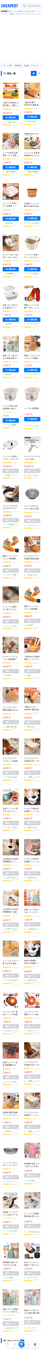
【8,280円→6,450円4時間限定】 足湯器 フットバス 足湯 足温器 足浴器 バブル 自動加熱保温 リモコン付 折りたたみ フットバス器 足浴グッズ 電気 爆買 (10, 910)
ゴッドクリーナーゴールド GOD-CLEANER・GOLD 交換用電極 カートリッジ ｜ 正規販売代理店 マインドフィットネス (32, 457)
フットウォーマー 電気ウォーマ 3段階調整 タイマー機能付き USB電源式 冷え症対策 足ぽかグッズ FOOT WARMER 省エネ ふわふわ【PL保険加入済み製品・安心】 (32, 1013)
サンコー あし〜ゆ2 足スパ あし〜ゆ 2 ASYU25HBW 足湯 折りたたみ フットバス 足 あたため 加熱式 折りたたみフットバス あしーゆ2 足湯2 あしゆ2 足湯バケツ (10, 256)
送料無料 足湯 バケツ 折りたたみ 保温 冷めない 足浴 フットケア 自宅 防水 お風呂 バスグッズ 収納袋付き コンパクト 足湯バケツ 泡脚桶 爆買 (32, 1165)
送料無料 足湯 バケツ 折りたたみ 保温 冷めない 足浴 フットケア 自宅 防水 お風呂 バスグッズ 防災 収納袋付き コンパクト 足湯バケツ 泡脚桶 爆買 (10, 1263)
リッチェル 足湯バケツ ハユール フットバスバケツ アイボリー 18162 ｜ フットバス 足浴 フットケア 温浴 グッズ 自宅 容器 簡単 (31, 256)
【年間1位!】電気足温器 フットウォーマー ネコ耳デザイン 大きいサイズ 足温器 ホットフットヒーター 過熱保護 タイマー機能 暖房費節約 (32, 658)
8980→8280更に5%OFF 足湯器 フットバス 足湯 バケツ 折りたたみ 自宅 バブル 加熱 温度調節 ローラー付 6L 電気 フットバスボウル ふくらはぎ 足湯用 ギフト (32, 962)
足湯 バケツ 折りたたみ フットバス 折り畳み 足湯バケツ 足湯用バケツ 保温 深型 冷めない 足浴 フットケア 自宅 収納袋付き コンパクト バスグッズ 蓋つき (31, 911)
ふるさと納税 (17, 11)
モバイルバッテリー (35, 14)
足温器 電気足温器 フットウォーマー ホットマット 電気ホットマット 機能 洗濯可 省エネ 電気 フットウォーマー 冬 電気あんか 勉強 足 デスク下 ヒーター (10, 1113)
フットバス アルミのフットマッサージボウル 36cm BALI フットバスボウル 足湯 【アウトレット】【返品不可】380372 (11, 1164)
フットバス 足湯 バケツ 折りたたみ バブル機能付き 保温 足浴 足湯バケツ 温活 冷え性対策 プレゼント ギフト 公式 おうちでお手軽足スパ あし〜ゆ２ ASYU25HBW (11, 608)
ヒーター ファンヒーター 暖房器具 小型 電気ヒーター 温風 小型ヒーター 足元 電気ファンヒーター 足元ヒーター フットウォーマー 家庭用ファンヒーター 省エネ (11, 658)
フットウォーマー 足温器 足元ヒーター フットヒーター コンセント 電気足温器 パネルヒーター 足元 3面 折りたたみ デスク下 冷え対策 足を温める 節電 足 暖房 (31, 759)
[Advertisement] (21, 40)
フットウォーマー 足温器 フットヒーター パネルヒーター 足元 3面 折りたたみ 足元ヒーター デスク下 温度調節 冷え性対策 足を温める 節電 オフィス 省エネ (31, 1113)
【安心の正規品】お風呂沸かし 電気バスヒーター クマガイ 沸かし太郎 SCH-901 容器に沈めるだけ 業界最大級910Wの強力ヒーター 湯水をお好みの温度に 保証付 (11, 104)
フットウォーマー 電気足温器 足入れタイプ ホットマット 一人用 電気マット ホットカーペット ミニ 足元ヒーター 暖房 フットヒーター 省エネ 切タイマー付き (10, 708)
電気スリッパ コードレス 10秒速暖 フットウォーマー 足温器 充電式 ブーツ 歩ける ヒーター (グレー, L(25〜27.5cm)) (32, 607)
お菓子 (33, 11)
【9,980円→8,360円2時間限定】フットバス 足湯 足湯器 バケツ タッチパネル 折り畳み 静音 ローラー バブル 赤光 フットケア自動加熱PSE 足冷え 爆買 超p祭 (11, 860)
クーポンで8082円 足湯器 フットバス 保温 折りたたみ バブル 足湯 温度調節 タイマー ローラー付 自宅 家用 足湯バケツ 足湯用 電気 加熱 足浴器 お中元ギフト (32, 810)
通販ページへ (10, 471)
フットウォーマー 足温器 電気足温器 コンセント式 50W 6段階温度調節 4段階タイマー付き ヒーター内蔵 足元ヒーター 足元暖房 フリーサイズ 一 (32, 557)
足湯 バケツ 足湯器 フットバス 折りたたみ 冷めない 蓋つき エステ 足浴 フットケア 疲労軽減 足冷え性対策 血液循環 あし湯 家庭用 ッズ (10, 1310)
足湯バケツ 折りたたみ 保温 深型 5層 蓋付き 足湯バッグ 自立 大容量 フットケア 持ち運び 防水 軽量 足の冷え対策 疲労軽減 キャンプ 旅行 (31, 1311)
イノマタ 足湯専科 (31, 408)
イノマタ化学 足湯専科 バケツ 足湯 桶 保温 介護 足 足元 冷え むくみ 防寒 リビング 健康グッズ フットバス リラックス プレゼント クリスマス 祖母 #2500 (11, 154)
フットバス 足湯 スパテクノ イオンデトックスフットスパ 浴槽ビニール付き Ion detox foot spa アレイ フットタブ (11, 457)
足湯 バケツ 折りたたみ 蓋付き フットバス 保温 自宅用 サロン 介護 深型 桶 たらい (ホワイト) (11, 306)
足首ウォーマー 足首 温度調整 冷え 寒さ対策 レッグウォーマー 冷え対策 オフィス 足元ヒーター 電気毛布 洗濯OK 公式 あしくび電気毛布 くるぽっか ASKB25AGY (11, 1063)
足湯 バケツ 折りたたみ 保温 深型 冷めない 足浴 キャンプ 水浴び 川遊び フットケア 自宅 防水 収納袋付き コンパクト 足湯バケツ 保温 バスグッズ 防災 (10, 356)
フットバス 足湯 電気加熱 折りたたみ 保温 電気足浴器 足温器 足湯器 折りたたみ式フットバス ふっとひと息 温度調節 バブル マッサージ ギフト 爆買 (31, 154)
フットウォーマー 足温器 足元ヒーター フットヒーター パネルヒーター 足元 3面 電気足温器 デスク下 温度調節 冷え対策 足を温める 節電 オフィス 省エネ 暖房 (32, 1063)
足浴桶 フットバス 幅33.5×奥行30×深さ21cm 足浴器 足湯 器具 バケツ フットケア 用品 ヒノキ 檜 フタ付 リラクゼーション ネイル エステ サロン (32, 205)
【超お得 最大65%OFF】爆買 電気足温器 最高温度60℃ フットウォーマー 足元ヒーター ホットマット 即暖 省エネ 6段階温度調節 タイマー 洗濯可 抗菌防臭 (32, 103)
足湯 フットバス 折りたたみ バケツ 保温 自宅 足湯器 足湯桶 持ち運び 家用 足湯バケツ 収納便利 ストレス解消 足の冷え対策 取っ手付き (10, 810)
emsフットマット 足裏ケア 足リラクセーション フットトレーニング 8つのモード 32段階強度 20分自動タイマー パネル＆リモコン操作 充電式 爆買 (32, 1263)
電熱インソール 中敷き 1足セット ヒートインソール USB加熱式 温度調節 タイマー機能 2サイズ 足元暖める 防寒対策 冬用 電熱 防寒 (32, 306)
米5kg (28, 11)
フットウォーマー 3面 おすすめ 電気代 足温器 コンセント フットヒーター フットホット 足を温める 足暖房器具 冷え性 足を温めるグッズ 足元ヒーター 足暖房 (10, 962)
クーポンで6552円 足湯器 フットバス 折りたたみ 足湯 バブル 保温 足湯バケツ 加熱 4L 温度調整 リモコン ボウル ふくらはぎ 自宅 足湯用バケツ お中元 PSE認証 (32, 860)
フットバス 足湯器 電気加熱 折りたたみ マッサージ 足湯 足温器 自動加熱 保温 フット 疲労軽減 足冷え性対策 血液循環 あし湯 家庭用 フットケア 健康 (31, 1215)
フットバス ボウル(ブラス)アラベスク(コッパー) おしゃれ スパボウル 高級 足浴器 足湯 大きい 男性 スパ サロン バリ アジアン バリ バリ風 (10, 507)
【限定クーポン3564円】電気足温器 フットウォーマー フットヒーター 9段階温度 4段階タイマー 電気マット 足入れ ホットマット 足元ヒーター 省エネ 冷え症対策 (32, 708)
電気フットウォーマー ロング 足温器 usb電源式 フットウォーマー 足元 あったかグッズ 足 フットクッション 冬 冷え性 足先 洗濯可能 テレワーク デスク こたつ (32, 356)
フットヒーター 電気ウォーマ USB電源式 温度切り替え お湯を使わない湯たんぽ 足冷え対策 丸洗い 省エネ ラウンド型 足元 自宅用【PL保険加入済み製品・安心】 (11, 1013)
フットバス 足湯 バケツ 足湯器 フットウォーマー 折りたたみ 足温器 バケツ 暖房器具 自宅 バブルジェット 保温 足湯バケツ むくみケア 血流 (10, 204)
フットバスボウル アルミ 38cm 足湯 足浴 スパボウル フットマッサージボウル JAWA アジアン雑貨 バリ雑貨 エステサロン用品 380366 (32, 507)
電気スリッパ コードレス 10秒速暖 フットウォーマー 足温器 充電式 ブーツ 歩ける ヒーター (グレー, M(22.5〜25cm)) (10, 557)
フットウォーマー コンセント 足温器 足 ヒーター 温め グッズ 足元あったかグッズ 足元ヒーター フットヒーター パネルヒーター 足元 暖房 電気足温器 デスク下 (10, 759)
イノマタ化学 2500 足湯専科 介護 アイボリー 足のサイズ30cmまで (10, 407)
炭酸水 (12, 14)
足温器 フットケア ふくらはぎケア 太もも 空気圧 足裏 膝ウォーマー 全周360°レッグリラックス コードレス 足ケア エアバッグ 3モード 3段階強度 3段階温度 (11, 1213)
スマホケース (19, 14)
